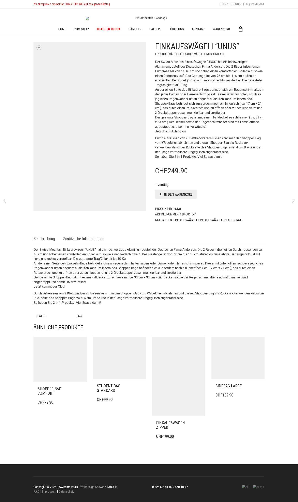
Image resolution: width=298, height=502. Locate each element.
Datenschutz (67, 491)
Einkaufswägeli (167, 54)
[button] (82, 389)
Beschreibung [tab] (44, 238)
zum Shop (81, 29)
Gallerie (155, 29)
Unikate (219, 54)
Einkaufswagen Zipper (170, 425)
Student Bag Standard (108, 388)
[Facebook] (117, 4)
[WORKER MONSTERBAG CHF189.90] (4, 200)
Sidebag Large (228, 386)
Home (62, 29)
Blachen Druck (108, 29)
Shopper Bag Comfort (49, 391)
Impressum (49, 491)
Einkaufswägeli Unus (196, 54)
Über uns (177, 29)
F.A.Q (36, 491)
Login (223, 4)
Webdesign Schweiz (93, 487)
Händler (134, 29)
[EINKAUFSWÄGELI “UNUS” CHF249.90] (293, 200)
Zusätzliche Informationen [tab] (83, 238)
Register (235, 4)
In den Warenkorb (178, 194)
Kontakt (198, 29)
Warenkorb (221, 29)
